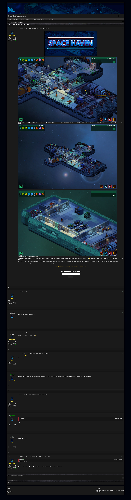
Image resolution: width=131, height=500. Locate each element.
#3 (122, 312)
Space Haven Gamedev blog (27, 19)
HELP (19, 3)
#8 (122, 415)
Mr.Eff (12, 312)
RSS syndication (10, 492)
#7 (122, 394)
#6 (122, 374)
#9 (122, 436)
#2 (122, 291)
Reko (12, 291)
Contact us (10, 491)
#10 (122, 456)
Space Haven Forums (18, 19)
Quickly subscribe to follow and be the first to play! (70, 271)
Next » (21, 22)
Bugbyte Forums (11, 19)
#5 (122, 353)
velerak (12, 394)
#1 (122, 28)
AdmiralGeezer (47, 28)
